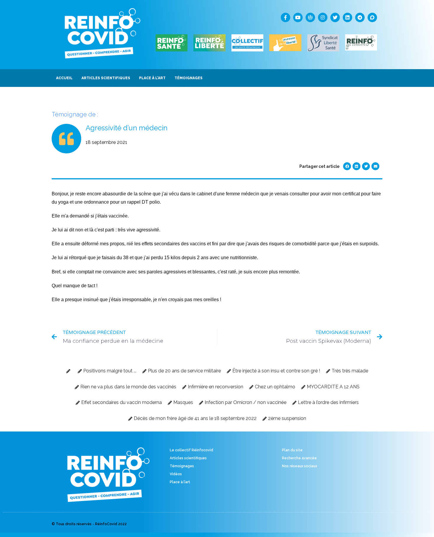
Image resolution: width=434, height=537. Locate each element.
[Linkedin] (347, 17)
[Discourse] (372, 17)
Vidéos (176, 474)
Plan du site (292, 450)
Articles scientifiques (188, 458)
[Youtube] (298, 17)
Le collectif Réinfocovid (191, 450)
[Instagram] (322, 17)
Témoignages (182, 466)
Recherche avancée (299, 458)
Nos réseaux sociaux (299, 466)
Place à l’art (180, 482)
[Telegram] (360, 17)
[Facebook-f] (285, 17)
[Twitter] (335, 17)
